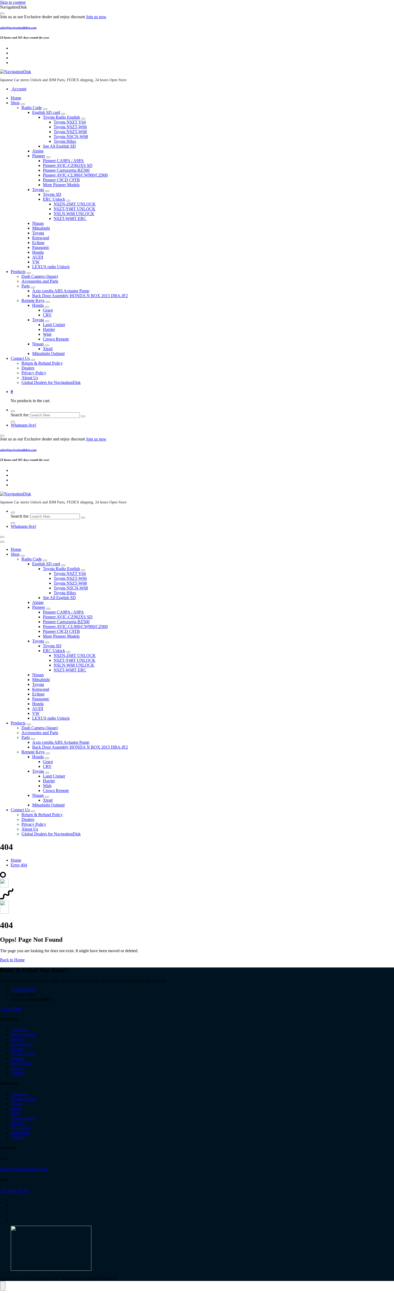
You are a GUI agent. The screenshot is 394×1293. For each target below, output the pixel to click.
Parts (25, 286)
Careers (17, 1068)
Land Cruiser (54, 324)
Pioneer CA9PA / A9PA (63, 160)
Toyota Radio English (61, 117)
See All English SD (59, 146)
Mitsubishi (41, 228)
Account (18, 89)
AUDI (37, 257)
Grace (48, 310)
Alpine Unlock (23, 1099)
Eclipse (38, 242)
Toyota (38, 189)
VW (35, 262)
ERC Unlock (54, 199)
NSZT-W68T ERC (70, 218)
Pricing (17, 1049)
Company (19, 1029)
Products (18, 271)
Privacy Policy (33, 373)
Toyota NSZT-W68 (70, 131)
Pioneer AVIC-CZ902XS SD (67, 165)
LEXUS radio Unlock (51, 266)
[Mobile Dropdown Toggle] (23, 104)
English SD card (46, 112)
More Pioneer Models (61, 184)
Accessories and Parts (39, 281)
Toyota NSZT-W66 (70, 127)
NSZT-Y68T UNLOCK (74, 209)
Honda (38, 252)
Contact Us (20, 358)
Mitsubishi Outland (48, 353)
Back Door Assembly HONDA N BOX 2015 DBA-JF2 (80, 295)
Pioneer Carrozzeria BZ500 (66, 170)
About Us (29, 377)
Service (17, 1039)
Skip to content (12, 2)
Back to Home (12, 960)
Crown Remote (56, 339)
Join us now (96, 16)
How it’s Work (23, 1034)
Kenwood (40, 238)
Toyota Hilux (65, 141)
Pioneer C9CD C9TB (61, 180)
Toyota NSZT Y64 (70, 122)
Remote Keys (32, 300)
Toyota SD (52, 194)
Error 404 (19, 865)
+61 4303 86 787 (14, 1190)
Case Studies (21, 1044)
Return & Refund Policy (42, 363)
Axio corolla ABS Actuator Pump (60, 291)
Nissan (38, 223)
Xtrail (48, 348)
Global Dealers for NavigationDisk (51, 382)
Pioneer (38, 156)
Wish (47, 334)
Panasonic (40, 247)
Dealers (27, 368)
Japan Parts (20, 1132)
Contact (17, 1073)
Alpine (38, 151)
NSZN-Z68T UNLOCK (75, 204)
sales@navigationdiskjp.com (18, 27)
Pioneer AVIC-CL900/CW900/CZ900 (75, 175)
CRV (47, 315)
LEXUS (18, 1123)
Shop (15, 102)
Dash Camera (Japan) (39, 276)
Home (16, 98)
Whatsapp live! (23, 425)
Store (15, 1113)
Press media (21, 1063)
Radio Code (31, 107)
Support (17, 1058)
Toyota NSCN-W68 (71, 136)
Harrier (49, 329)
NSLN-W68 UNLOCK (74, 213)
